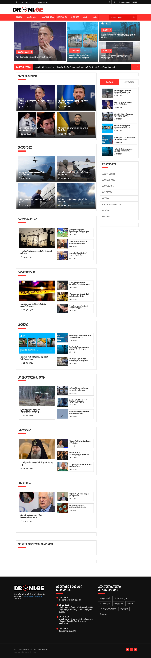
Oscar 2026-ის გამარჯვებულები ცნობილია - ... (80, 453)
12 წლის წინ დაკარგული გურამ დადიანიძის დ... (32, 129)
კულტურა (106, 211)
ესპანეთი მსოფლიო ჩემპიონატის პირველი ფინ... (79, 231)
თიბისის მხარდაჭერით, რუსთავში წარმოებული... (123, 126)
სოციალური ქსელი (111, 204)
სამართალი (62, 17)
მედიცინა (106, 217)
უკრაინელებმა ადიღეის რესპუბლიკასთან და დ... (30, 411)
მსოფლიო (75, 17)
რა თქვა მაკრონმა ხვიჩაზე (70, 600)
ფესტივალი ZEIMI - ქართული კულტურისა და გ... (80, 336)
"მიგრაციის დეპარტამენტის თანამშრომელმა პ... (79, 295)
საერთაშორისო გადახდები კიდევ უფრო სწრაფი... (79, 348)
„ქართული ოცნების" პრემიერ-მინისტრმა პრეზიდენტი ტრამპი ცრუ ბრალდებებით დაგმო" (76, 609)
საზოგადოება (48, 17)
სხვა (95, 17)
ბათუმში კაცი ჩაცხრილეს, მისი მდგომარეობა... (33, 305)
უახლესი (109, 82)
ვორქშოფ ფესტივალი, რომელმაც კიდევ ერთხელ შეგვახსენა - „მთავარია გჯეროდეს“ (76, 621)
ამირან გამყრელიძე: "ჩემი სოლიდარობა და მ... (31, 516)
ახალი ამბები (32, 17)
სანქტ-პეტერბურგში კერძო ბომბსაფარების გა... (79, 412)
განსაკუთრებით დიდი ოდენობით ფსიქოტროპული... (80, 283)
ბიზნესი (86, 17)
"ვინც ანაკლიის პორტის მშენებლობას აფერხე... (78, 242)
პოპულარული (129, 82)
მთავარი (19, 17)
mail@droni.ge (43, 2)
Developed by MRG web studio (25, 652)
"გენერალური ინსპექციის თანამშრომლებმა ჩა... (78, 307)
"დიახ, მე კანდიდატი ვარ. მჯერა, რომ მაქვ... (123, 103)
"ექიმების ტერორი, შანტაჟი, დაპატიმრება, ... (79, 495)
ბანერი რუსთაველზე (67, 631)
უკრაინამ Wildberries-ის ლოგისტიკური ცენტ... (78, 401)
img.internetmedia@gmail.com (33, 596)
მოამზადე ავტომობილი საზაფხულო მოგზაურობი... (79, 359)
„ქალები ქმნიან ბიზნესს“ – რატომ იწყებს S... (78, 254)
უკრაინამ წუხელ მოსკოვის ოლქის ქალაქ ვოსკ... (78, 389)
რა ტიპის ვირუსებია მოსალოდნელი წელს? (77, 506)
